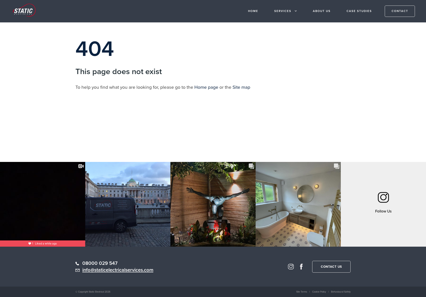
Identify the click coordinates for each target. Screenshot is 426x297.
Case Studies (359, 11)
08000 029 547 (100, 263)
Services (282, 11)
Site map (241, 87)
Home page (206, 87)
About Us (322, 11)
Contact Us (331, 266)
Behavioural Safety (341, 291)
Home (253, 11)
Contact (400, 11)
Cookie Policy (319, 291)
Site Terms (301, 291)
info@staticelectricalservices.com (117, 269)
